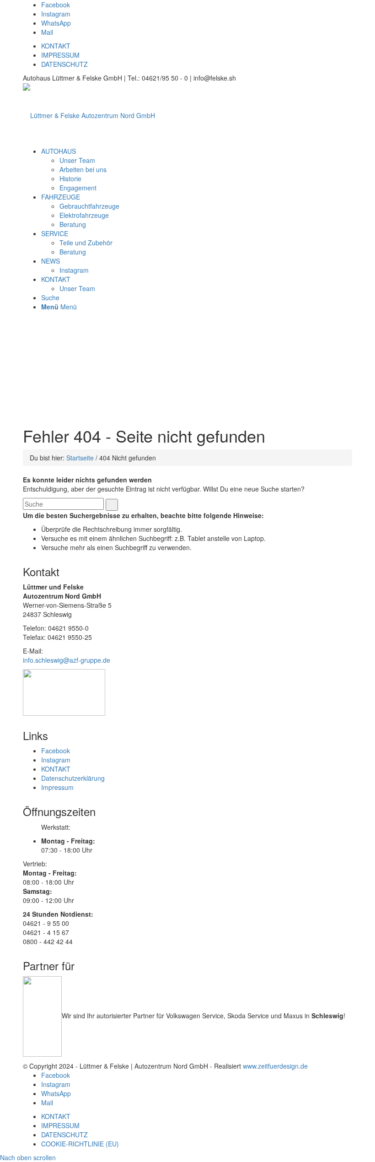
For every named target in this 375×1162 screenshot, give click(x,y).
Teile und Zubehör (85, 242)
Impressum (57, 787)
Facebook (55, 750)
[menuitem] (58, 151)
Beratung (72, 224)
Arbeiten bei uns (83, 169)
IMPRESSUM (60, 54)
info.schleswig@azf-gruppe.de (66, 660)
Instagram (74, 270)
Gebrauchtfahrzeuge (89, 206)
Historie (70, 178)
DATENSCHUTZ (64, 64)
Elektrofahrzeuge (84, 215)
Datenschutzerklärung (73, 778)
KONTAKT (55, 45)
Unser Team (77, 160)
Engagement (77, 187)
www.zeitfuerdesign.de (275, 1065)
